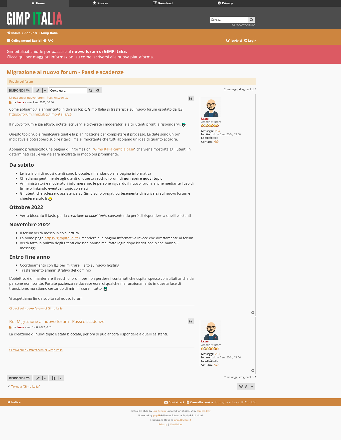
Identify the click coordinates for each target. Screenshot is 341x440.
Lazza (205, 118)
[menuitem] (48, 40)
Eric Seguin (159, 411)
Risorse (102, 3)
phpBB (157, 415)
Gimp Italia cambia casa (114, 149)
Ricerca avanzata (242, 24)
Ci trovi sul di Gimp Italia (36, 308)
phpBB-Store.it (182, 420)
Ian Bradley (203, 411)
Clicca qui (15, 57)
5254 (217, 131)
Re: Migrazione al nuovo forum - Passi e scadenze (57, 321)
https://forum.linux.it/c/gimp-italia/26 (40, 114)
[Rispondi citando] (191, 98)
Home (40, 3)
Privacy (227, 3)
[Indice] (36, 17)
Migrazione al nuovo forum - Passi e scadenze (65, 72)
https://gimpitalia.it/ (61, 238)
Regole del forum (21, 81)
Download (165, 3)
